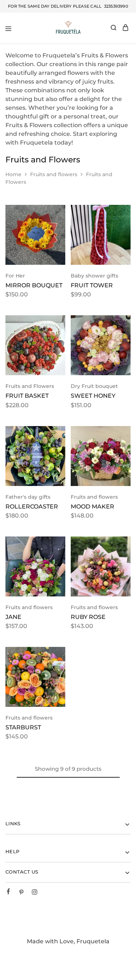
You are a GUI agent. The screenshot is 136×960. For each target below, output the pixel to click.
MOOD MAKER (92, 506)
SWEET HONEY (93, 395)
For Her (15, 275)
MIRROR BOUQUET (33, 285)
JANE (13, 616)
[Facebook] (8, 892)
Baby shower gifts (94, 275)
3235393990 (115, 6)
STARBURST (23, 727)
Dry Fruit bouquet (94, 386)
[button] (58, 213)
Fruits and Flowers (29, 386)
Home (13, 174)
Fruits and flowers (53, 174)
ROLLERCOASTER (31, 506)
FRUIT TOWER (92, 285)
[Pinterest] (21, 893)
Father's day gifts (27, 497)
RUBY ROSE (88, 616)
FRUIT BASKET (27, 395)
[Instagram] (34, 893)
